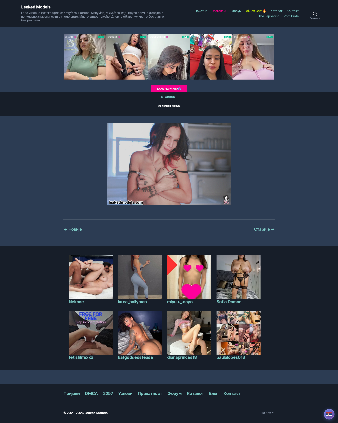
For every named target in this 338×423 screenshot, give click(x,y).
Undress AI (219, 11)
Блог (213, 393)
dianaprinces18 (182, 357)
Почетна (201, 11)
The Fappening (269, 16)
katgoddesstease (135, 357)
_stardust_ (169, 97)
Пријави (71, 393)
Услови (125, 393)
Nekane (76, 301)
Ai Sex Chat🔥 (256, 11)
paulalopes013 (231, 357)
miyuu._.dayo (180, 301)
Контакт (293, 11)
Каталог (277, 11)
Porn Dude (291, 16)
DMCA (91, 393)
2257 (108, 393)
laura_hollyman (132, 301)
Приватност (150, 393)
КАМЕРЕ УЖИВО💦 (169, 88)
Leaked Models (36, 7)
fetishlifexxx (81, 357)
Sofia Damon (229, 301)
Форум (236, 11)
